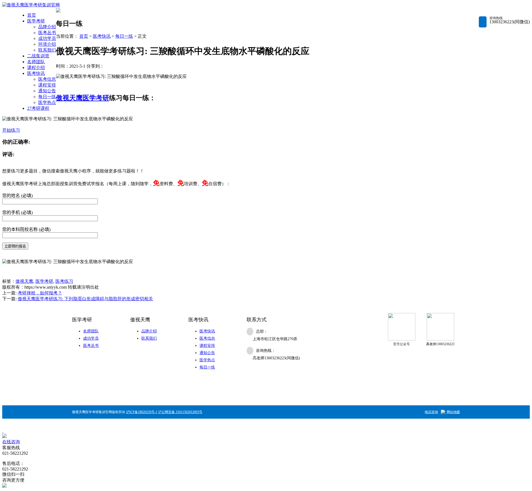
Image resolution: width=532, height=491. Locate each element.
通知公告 (47, 90)
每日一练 (47, 96)
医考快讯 (36, 73)
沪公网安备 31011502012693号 (180, 412)
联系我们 (47, 50)
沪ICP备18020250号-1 (141, 412)
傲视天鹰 (69, 97)
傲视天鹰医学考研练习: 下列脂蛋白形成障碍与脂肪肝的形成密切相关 (85, 298)
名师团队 (36, 61)
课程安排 (47, 85)
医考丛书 (47, 32)
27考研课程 (38, 108)
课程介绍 (36, 67)
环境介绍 (47, 44)
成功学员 (47, 38)
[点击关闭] (2, 431)
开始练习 (11, 130)
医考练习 (64, 281)
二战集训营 (38, 56)
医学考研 (36, 21)
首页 (31, 15)
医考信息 (47, 79)
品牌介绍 (47, 26)
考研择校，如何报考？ (40, 293)
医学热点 (47, 102)
